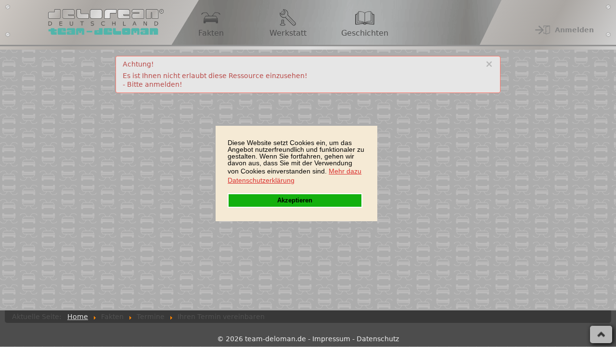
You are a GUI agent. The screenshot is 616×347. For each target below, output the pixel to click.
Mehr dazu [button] (345, 171)
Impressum (331, 339)
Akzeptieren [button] (294, 200)
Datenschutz (378, 339)
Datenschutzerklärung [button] (261, 180)
